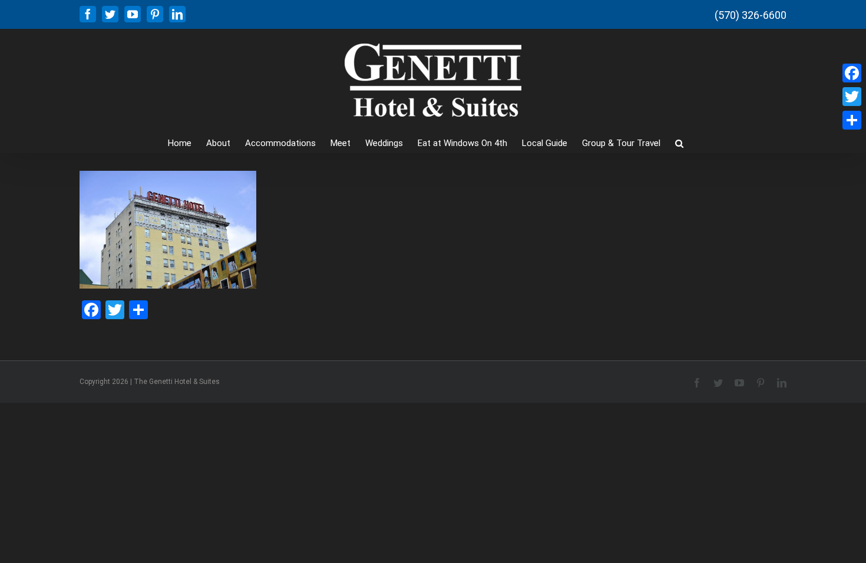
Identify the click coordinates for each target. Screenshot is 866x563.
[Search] (679, 142)
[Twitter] (852, 96)
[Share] (852, 120)
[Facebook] (852, 73)
